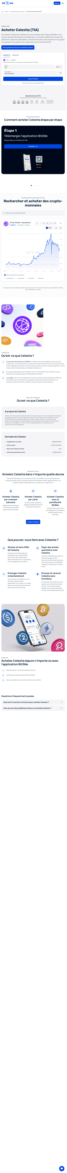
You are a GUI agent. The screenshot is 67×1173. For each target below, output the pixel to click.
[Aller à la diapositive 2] (33, 185)
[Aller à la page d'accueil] (7, 3)
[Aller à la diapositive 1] (31, 185)
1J (36, 223)
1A (50, 223)
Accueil (6, 11)
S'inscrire (32, 146)
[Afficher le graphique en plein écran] (61, 228)
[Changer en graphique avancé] (61, 223)
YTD (55, 223)
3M (47, 223)
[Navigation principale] (62, 3)
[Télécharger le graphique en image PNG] (56, 228)
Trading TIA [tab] (15, 55)
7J (40, 223)
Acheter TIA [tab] (6, 55)
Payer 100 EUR (33, 79)
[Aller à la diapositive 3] (34, 185)
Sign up (57, 3)
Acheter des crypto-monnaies (17, 11)
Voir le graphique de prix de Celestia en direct (18, 47)
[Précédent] (28, 185)
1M (43, 223)
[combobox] (34, 213)
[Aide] (61, 1168)
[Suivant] (38, 185)
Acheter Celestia (33, 522)
